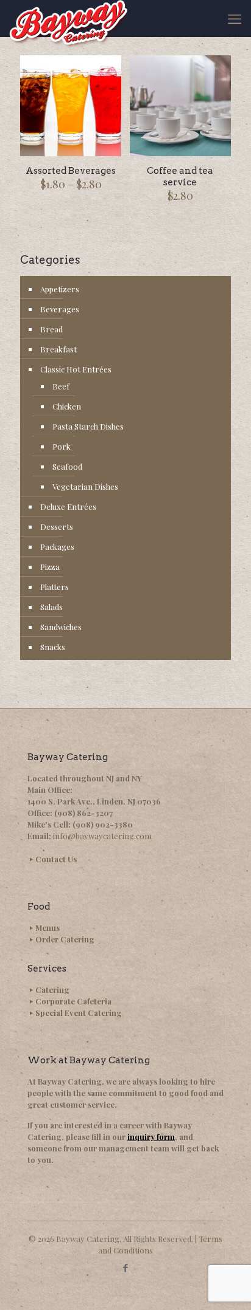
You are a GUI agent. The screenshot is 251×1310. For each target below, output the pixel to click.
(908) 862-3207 (83, 813)
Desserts (56, 526)
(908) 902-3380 (102, 824)
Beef (60, 386)
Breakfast (58, 349)
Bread (51, 329)
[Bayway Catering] (69, 18)
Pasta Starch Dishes (88, 426)
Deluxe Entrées (68, 506)
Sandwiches (61, 627)
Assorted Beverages (71, 170)
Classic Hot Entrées (75, 369)
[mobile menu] (234, 18)
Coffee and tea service (180, 176)
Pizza (50, 566)
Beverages (59, 309)
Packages (57, 546)
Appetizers (59, 289)
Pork (61, 446)
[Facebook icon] (125, 1267)
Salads (51, 607)
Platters (54, 586)
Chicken (66, 406)
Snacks (52, 647)
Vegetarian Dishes (85, 486)
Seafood (67, 466)
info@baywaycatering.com (102, 836)
